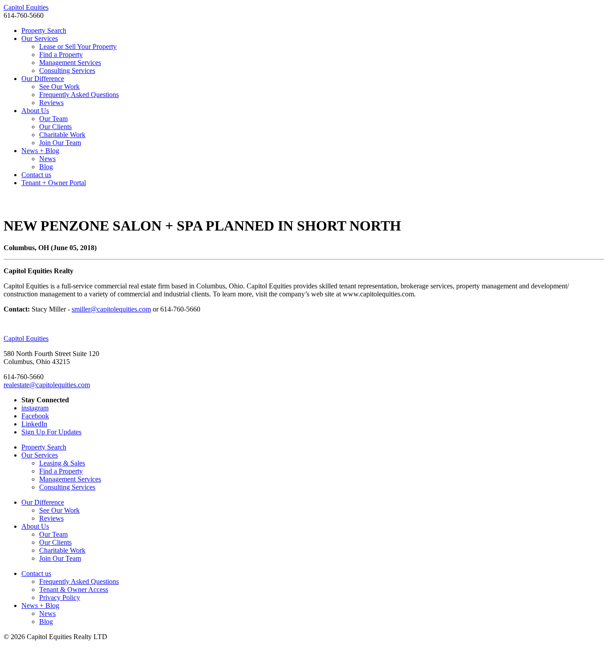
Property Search (43, 30)
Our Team (53, 118)
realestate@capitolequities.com (47, 385)
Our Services (39, 38)
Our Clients (55, 126)
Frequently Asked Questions (79, 94)
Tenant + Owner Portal (53, 182)
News (47, 158)
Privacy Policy (59, 597)
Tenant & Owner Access (73, 589)
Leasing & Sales (62, 463)
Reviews (51, 102)
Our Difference (42, 78)
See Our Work (59, 86)
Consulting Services (67, 70)
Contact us (36, 174)
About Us (35, 110)
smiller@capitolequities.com (111, 309)
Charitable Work (62, 134)
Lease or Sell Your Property (78, 46)
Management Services (70, 62)
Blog (46, 166)
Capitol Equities (26, 7)
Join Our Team (60, 142)
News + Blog (40, 150)
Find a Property (61, 54)
